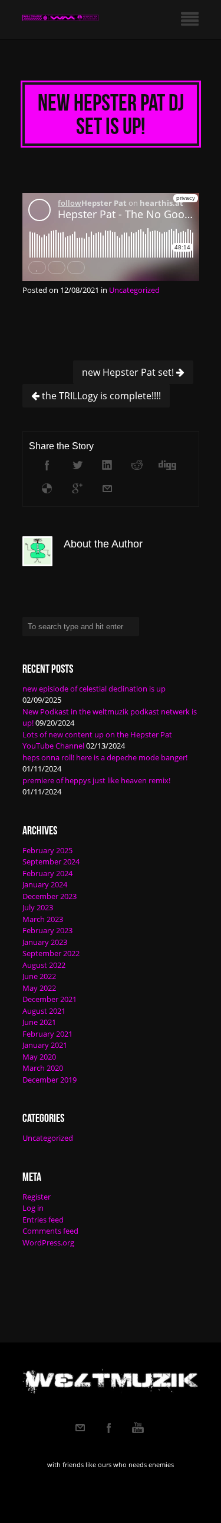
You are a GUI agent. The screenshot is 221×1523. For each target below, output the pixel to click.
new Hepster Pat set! (129, 372)
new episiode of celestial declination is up (94, 688)
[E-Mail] (107, 488)
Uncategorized (134, 290)
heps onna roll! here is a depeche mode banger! (104, 757)
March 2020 (42, 1068)
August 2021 (43, 1011)
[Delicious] (47, 488)
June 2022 (39, 976)
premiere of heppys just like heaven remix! (96, 780)
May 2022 (39, 988)
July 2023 (37, 907)
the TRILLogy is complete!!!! (100, 395)
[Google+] (77, 488)
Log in (33, 1208)
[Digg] (167, 465)
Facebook (109, 1427)
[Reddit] (137, 465)
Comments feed (50, 1230)
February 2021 (47, 1033)
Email (80, 1427)
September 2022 (51, 953)
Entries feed (43, 1219)
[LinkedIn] (107, 465)
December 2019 (49, 1079)
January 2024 (44, 884)
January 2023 (44, 942)
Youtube (138, 1427)
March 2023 (42, 919)
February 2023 (47, 930)
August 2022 (43, 965)
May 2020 (39, 1056)
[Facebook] (47, 465)
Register (36, 1196)
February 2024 (47, 873)
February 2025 (47, 850)
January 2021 (44, 1045)
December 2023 (49, 896)
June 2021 (39, 1022)
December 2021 (49, 999)
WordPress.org (48, 1242)
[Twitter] (77, 465)
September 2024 (51, 861)
